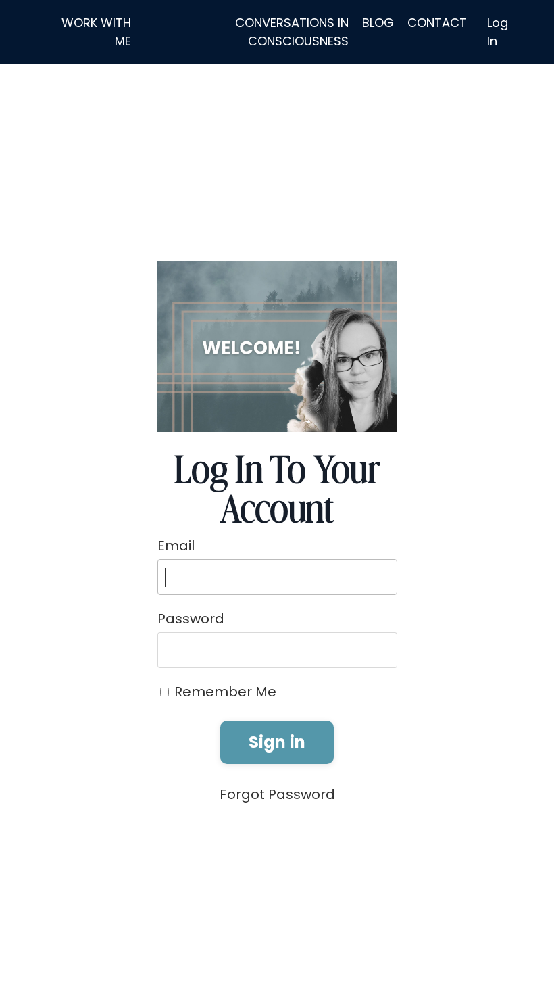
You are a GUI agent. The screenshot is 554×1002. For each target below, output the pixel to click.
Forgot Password (277, 794)
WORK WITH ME (96, 31)
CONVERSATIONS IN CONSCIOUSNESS (292, 31)
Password (190, 618)
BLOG (378, 22)
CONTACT (437, 22)
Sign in (277, 742)
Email (176, 545)
